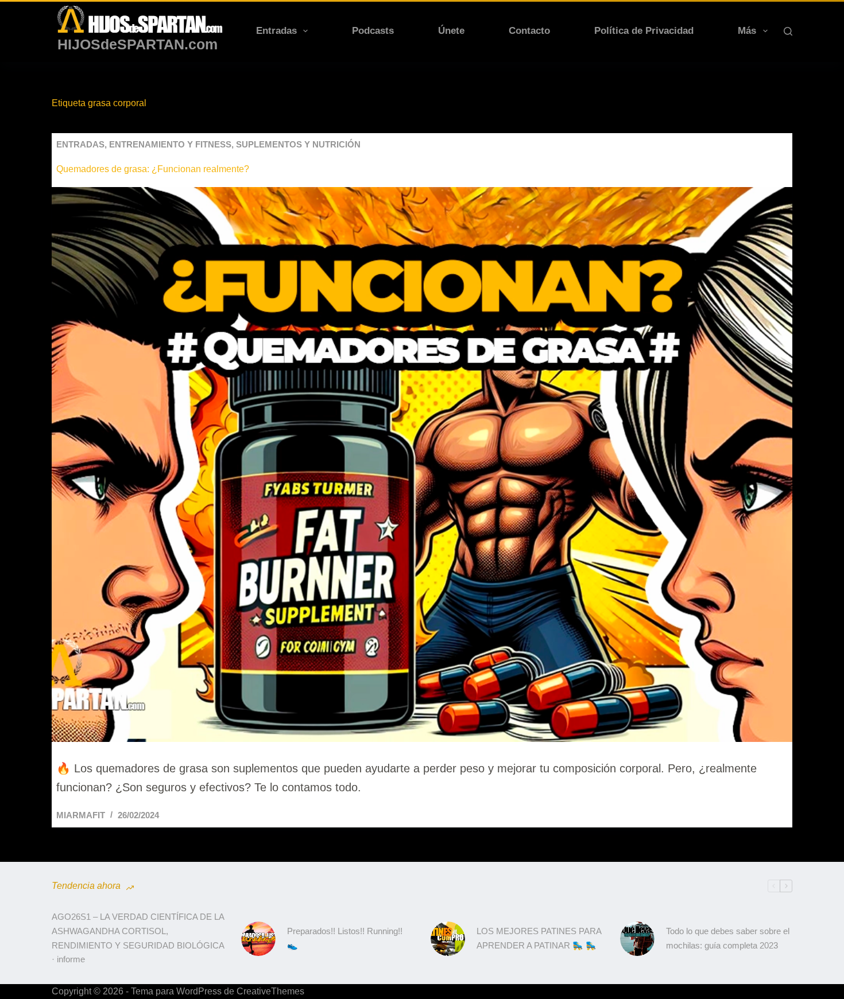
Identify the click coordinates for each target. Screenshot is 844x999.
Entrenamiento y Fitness (170, 144)
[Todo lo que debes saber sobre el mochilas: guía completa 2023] (637, 939)
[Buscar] (788, 31)
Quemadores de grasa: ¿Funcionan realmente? (152, 169)
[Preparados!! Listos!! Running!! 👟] (258, 939)
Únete (451, 30)
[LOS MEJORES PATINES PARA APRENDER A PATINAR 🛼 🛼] (448, 939)
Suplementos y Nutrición (298, 144)
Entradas (276, 30)
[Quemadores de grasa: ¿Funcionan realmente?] (422, 465)
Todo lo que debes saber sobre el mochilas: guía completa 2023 (727, 938)
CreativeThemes (270, 991)
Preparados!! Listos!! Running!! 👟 (344, 938)
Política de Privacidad (644, 30)
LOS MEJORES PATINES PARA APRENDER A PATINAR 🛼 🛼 (539, 938)
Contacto (529, 30)
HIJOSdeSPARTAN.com (137, 44)
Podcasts (373, 30)
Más (747, 30)
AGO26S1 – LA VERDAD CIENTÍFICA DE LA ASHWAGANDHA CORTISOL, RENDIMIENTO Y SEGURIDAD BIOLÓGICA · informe (138, 938)
